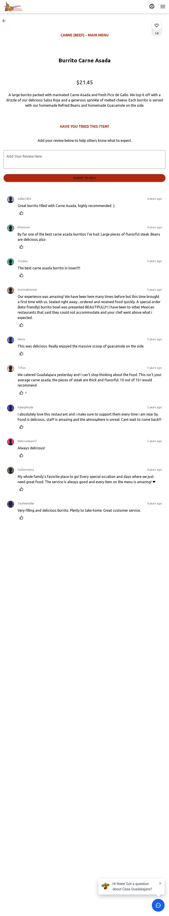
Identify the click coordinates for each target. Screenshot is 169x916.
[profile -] (151, 6)
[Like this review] (22, 213)
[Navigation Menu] (163, 6)
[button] (5, 21)
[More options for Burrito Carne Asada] (156, 25)
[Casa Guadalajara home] (23, 6)
